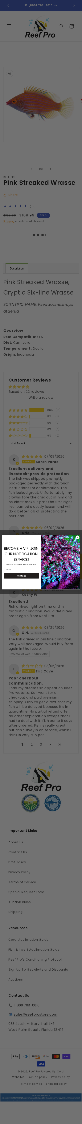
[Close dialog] (77, 537)
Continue (21, 575)
